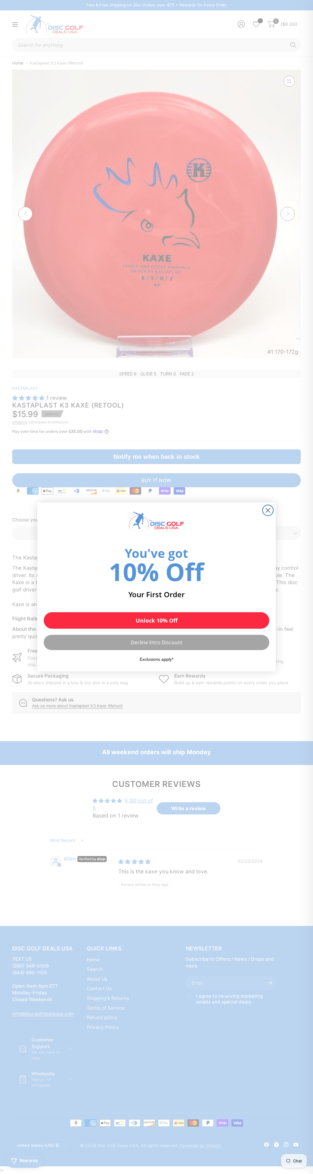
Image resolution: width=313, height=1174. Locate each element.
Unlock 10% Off (157, 620)
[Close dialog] (268, 510)
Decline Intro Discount (156, 642)
